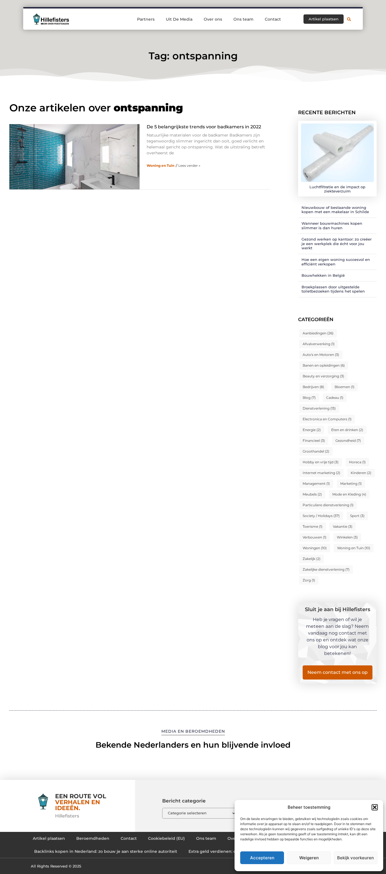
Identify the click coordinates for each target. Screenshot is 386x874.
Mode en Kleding (349, 494)
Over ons (213, 19)
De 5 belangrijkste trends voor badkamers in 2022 (204, 126)
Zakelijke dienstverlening (326, 569)
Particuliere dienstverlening (328, 505)
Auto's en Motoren (321, 354)
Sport (357, 516)
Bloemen (344, 387)
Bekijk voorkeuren (355, 857)
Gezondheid (348, 440)
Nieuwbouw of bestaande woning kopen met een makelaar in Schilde (335, 209)
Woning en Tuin (160, 165)
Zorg (309, 580)
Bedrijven (313, 387)
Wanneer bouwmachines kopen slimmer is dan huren (332, 225)
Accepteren (262, 857)
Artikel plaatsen (49, 838)
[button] (375, 807)
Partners (146, 19)
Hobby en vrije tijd (321, 462)
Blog (309, 397)
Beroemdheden (92, 838)
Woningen (315, 548)
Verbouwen (314, 537)
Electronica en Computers (327, 419)
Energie (312, 430)
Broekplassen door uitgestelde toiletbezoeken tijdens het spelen (333, 289)
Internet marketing (321, 473)
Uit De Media (179, 19)
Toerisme (312, 526)
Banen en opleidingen (324, 365)
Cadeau (334, 397)
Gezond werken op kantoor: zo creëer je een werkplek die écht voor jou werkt (337, 243)
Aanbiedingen (318, 333)
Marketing (351, 483)
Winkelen (347, 537)
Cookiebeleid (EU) (166, 838)
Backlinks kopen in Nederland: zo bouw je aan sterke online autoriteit (105, 851)
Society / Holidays (321, 516)
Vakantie (342, 526)
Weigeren (309, 857)
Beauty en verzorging (323, 376)
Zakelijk (311, 559)
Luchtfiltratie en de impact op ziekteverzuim (337, 189)
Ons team (243, 19)
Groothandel (316, 451)
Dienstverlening (319, 408)
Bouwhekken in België (323, 275)
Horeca (357, 462)
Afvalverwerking (319, 344)
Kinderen (361, 473)
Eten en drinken (347, 430)
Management (316, 483)
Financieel (314, 440)
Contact (273, 19)
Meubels (312, 494)
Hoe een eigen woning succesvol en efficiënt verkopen (336, 261)
